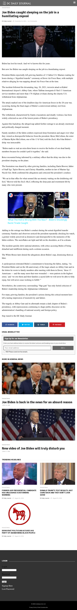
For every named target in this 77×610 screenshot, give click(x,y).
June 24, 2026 (6, 405)
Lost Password (8, 588)
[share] (50, 194)
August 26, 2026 (19, 498)
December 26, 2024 (20, 21)
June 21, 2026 (6, 451)
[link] (11, 195)
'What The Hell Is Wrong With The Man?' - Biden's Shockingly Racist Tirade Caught (30, 195)
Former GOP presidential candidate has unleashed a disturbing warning (19, 492)
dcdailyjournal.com (40, 604)
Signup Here (7, 585)
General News (6, 7)
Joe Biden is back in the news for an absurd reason (37, 402)
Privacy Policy (33, 607)
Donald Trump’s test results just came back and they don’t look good (56, 492)
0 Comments (33, 21)
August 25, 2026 (57, 498)
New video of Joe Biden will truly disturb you (33, 448)
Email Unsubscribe (43, 607)
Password (6, 574)
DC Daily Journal (6, 21)
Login (4, 566)
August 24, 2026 (19, 536)
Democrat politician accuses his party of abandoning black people (18, 531)
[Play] (62, 212)
